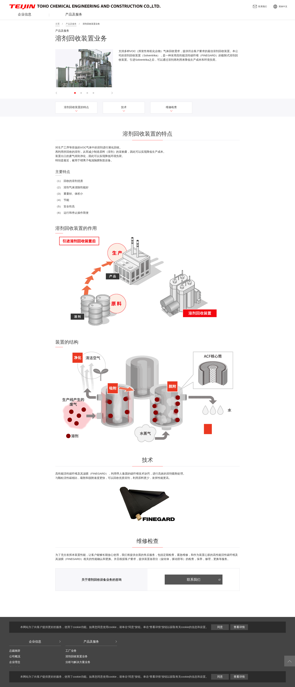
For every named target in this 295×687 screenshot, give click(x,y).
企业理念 (14, 662)
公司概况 (14, 656)
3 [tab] (87, 93)
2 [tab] (81, 93)
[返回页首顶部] (289, 661)
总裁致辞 (14, 650)
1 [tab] (75, 93)
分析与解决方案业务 (77, 662)
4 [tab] (93, 93)
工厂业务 (71, 650)
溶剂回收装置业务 (76, 656)
